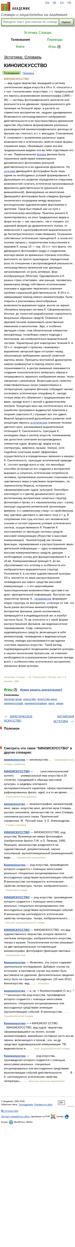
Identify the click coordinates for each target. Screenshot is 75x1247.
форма (41, 154)
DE (54, 3)
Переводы (55, 39)
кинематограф (13, 703)
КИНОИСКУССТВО (17, 771)
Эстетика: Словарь (38, 32)
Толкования (20, 39)
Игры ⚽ (54, 46)
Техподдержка (26, 1104)
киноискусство (14, 759)
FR (69, 3)
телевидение (42, 598)
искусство (29, 699)
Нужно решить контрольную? (41, 689)
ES (62, 3)
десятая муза (13, 699)
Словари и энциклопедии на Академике (34, 15)
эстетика (9, 171)
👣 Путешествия (9, 1111)
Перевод (28, 73)
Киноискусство (15, 864)
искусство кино (47, 699)
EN (47, 3)
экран (59, 703)
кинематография (36, 703)
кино (51, 703)
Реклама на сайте (43, 1104)
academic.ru (15, 6)
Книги (20, 46)
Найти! (66, 22)
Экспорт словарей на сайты (15, 1116)
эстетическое (38, 422)
